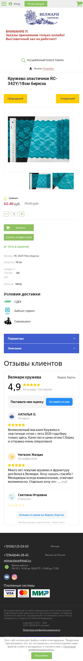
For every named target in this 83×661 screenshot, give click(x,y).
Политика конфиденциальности (41, 630)
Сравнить (13, 198)
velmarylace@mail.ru (17, 560)
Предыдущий (15, 98)
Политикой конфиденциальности (52, 648)
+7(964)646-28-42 (16, 555)
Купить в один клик (19, 237)
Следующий (67, 98)
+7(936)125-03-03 (16, 546)
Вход (17, 4)
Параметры (16, 338)
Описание (14, 348)
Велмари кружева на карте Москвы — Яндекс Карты (42, 522)
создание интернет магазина (39, 637)
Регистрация (35, 4)
